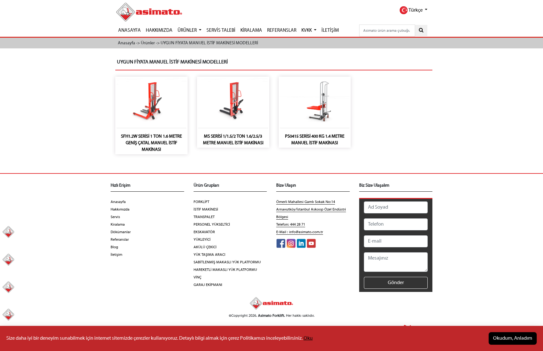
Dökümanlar (121, 232)
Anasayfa (118, 202)
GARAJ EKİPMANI (208, 285)
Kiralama (118, 225)
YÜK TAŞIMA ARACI (209, 255)
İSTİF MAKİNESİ (206, 209)
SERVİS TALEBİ (220, 30)
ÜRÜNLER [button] (188, 30)
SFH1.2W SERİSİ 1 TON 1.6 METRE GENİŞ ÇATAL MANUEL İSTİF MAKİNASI (151, 143)
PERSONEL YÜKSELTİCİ (212, 225)
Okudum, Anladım (512, 338)
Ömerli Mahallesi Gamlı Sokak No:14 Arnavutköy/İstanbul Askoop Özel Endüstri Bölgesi (311, 209)
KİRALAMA (251, 30)
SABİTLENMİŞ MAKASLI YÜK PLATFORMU (227, 262)
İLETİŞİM (330, 30)
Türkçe (416, 10)
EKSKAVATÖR (204, 232)
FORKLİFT (201, 202)
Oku (308, 338)
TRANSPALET (204, 217)
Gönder (396, 282)
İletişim (116, 255)
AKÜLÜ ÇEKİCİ (205, 247)
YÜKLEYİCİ (202, 240)
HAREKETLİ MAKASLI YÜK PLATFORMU (225, 270)
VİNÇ (197, 277)
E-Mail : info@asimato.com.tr (299, 232)
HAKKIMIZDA (159, 30)
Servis (115, 217)
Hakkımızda (120, 209)
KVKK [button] (307, 30)
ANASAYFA (129, 30)
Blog (114, 247)
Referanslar (120, 240)
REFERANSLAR (281, 30)
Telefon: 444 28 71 (290, 225)
